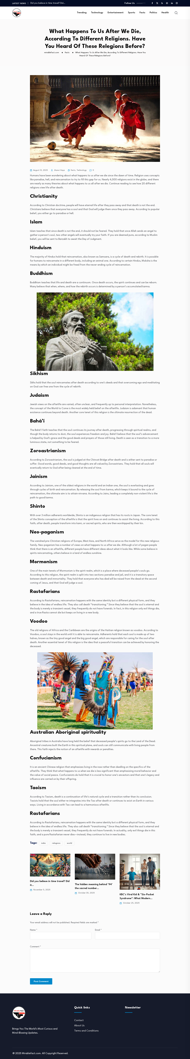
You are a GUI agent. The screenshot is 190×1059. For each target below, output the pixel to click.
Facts (142, 13)
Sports (131, 13)
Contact (79, 1020)
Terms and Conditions (86, 1031)
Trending (82, 13)
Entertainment (116, 13)
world (69, 843)
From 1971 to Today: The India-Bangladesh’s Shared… (56, 3)
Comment (35, 947)
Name (33, 930)
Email (98, 930)
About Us (79, 1025)
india (43, 843)
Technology (97, 13)
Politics (153, 13)
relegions (56, 843)
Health (165, 13)
